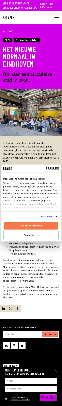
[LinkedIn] (3, 308)
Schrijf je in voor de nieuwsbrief (20, 327)
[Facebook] (17, 308)
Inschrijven (50, 334)
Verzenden (48, 398)
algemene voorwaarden (20, 400)
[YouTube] (22, 345)
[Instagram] (14, 345)
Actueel (8, 31)
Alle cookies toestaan (31, 225)
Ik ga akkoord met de (20, 398)
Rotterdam (10, 365)
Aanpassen (29, 235)
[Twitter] (10, 308)
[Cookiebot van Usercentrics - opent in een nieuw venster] (46, 168)
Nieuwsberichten (27, 40)
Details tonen (46, 216)
